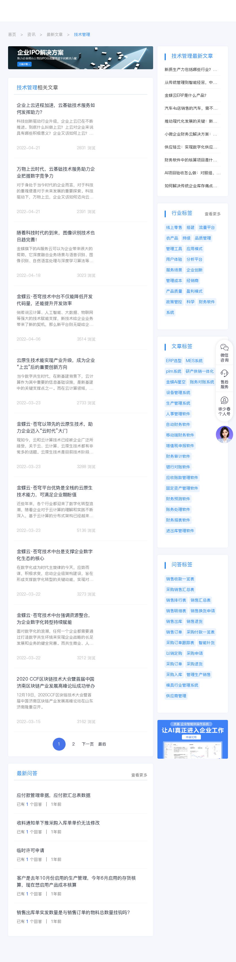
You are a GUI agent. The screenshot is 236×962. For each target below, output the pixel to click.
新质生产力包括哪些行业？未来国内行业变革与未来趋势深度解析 (191, 70)
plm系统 (173, 371)
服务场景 (174, 270)
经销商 (192, 280)
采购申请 (194, 653)
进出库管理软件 (180, 531)
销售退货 (194, 621)
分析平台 (194, 259)
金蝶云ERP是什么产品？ (186, 95)
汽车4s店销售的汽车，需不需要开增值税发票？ (191, 108)
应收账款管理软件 (182, 477)
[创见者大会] (80, 49)
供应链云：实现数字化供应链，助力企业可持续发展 (189, 147)
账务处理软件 (178, 509)
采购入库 (174, 674)
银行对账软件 (178, 467)
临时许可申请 (30, 850)
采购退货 (194, 664)
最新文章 (55, 34)
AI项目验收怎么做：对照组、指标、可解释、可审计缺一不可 (192, 173)
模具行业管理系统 (182, 685)
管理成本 (174, 280)
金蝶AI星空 (176, 382)
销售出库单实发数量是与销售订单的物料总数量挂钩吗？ (74, 912)
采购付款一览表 (200, 632)
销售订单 (174, 632)
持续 (186, 238)
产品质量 (174, 291)
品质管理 (203, 238)
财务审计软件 (178, 456)
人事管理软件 (178, 414)
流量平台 (207, 227)
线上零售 (174, 227)
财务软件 (207, 302)
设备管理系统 (178, 392)
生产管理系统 (178, 403)
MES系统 (194, 361)
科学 (190, 302)
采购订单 (174, 664)
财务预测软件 (178, 499)
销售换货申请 (203, 611)
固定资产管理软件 (182, 488)
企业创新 (194, 270)
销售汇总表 (201, 600)
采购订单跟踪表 (180, 643)
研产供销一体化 (200, 371)
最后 (102, 744)
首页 (12, 34)
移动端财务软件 (180, 435)
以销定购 (174, 653)
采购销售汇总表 (180, 589)
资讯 (31, 34)
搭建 (190, 227)
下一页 (88, 744)
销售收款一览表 (180, 579)
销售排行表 (176, 600)
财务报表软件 (178, 520)
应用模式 (194, 249)
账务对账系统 (202, 382)
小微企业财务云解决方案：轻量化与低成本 (191, 134)
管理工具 (174, 249)
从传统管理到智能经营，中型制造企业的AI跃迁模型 (191, 83)
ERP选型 (174, 361)
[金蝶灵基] (192, 723)
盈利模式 (194, 291)
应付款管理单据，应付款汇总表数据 (53, 795)
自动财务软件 (178, 424)
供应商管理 (176, 696)
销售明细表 (176, 611)
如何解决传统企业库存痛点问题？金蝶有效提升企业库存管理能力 (191, 186)
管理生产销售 (198, 674)
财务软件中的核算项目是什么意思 (191, 160)
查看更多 (139, 775)
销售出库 (174, 621)
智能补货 (207, 643)
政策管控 (174, 302)
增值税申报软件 (180, 446)
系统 (170, 312)
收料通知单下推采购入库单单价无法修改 (58, 823)
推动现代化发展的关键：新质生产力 (191, 121)
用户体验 (174, 259)
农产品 (172, 238)
